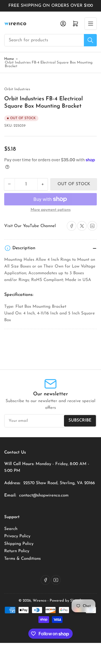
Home (9, 59)
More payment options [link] (51, 210)
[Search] (90, 40)
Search (10, 529)
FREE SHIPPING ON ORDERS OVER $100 (50, 6)
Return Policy (16, 551)
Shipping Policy (18, 544)
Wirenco (39, 600)
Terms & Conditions (22, 559)
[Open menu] (90, 23)
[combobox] (50, 40)
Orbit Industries (17, 89)
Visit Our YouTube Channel (30, 226)
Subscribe (79, 420)
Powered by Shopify (66, 600)
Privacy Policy (17, 536)
